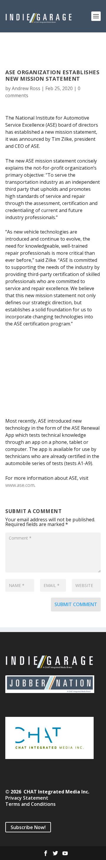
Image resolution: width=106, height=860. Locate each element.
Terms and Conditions (30, 804)
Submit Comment (75, 604)
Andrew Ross (26, 88)
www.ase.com (19, 485)
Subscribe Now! (28, 827)
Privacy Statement (26, 798)
